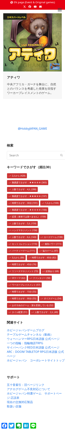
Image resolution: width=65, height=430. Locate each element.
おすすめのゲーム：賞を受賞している (32, 305)
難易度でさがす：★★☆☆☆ (29, 182)
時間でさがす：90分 (24, 298)
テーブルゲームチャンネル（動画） (30, 334)
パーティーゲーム (23, 250)
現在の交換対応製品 (20, 402)
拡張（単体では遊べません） (29, 216)
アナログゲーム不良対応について (28, 389)
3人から (18, 257)
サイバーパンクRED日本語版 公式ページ (33, 347)
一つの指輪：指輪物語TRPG (25, 343)
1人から (52, 202)
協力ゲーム (50, 250)
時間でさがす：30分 (25, 202)
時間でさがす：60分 (44, 257)
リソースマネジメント (25, 271)
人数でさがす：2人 (46, 312)
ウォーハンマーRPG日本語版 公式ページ (33, 339)
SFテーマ (18, 278)
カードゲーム (53, 237)
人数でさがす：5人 (24, 223)
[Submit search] (61, 155)
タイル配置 (19, 312)
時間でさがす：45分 (24, 264)
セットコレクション (24, 243)
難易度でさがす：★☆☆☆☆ (29, 209)
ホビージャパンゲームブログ (25, 330)
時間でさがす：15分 (24, 291)
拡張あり (52, 271)
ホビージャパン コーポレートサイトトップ (36, 360)
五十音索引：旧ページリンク (25, 385)
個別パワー (53, 243)
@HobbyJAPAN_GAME (32, 129)
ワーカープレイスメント (26, 284)
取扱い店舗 (14, 406)
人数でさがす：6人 (24, 237)
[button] (60, 9)
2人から (18, 175)
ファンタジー (41, 278)
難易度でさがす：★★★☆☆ (29, 196)
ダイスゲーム (52, 298)
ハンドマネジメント (24, 230)
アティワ (13, 77)
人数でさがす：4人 (24, 189)
